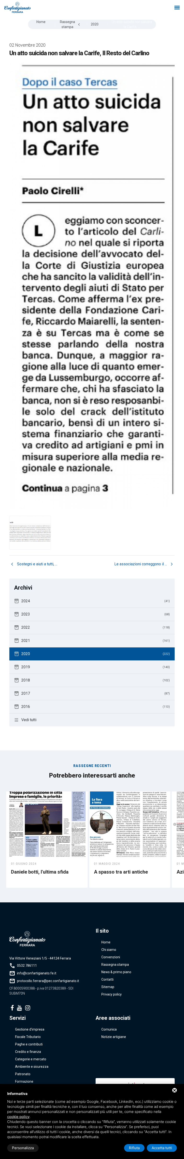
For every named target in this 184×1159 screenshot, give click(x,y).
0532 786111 (27, 965)
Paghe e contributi (29, 1044)
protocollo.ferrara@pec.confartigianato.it (48, 981)
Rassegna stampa (115, 964)
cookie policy (18, 1116)
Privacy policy (111, 994)
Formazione (24, 1081)
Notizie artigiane (113, 1037)
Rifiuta (134, 1148)
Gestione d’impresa (29, 1029)
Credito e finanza (28, 1052)
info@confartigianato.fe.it (36, 973)
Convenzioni (110, 957)
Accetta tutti (162, 1148)
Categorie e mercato (30, 1059)
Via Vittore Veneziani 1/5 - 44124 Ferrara (40, 958)
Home (105, 942)
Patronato (22, 1074)
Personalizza (23, 1148)
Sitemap (107, 987)
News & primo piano (116, 972)
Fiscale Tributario (28, 1037)
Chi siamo (108, 950)
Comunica (109, 1029)
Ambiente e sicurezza (31, 1066)
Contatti (107, 979)
